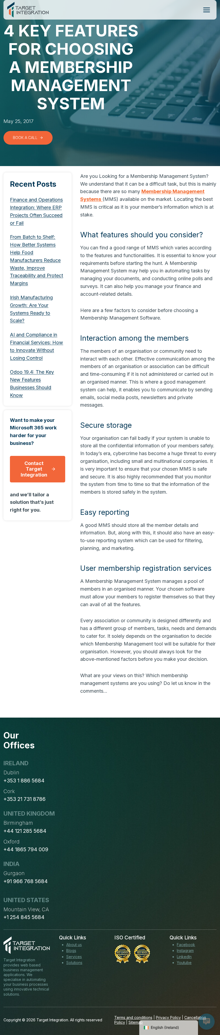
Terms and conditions (133, 1017)
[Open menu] (206, 9)
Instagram (185, 950)
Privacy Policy (168, 1017)
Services (74, 956)
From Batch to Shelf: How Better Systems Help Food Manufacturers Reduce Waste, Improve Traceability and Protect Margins (36, 260)
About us (74, 944)
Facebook (186, 944)
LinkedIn (184, 956)
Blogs (71, 950)
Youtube (184, 962)
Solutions (74, 962)
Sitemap (136, 1022)
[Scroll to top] (206, 1011)
